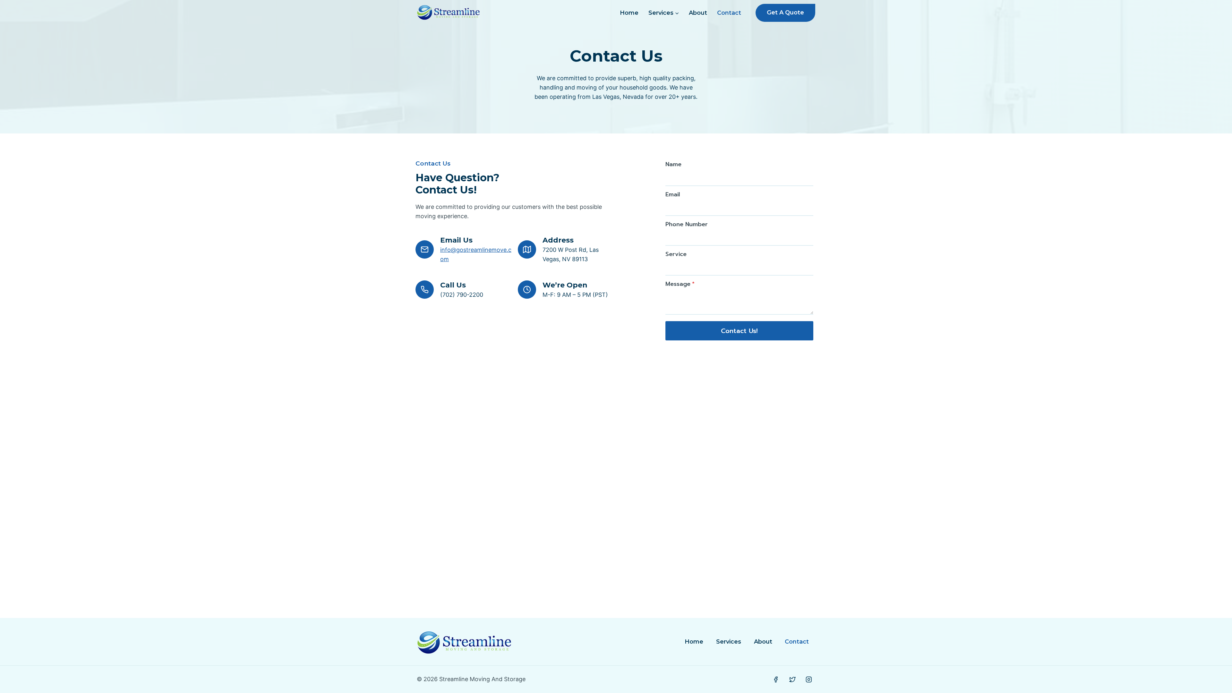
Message (680, 283)
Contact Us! (739, 331)
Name (673, 164)
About (698, 12)
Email (672, 194)
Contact (729, 12)
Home (629, 12)
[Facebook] (775, 679)
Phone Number (686, 224)
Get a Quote (785, 12)
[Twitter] (792, 679)
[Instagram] (808, 679)
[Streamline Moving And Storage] (449, 12)
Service (676, 254)
